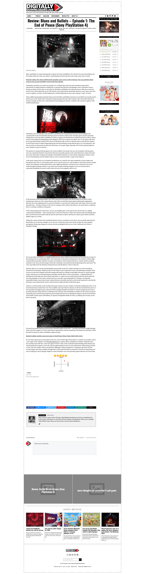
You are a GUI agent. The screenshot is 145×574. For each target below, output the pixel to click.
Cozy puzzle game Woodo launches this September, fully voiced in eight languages (91, 530)
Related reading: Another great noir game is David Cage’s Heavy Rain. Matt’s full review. (54, 336)
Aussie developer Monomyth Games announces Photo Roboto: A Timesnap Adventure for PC (72, 531)
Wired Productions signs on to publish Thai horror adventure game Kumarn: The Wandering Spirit (110, 531)
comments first (91, 437)
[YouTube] (107, 16)
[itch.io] (110, 16)
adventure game (38, 28)
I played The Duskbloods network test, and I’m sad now (34, 529)
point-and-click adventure (80, 28)
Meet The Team (66, 566)
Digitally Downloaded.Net (80, 563)
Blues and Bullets (54, 28)
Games (29, 16)
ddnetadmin (30, 28)
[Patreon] (112, 16)
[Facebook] (105, 16)
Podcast (38, 16)
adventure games (45, 28)
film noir (60, 28)
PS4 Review (89, 28)
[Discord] (115, 16)
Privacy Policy (74, 566)
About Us (75, 16)
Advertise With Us (58, 566)
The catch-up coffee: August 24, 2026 (53, 529)
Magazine (46, 16)
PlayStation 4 (71, 28)
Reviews (94, 28)
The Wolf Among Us (53, 341)
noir (67, 28)
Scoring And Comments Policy (84, 566)
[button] (80, 559)
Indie (64, 28)
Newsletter (65, 16)
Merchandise (56, 16)
